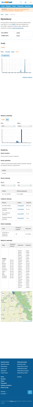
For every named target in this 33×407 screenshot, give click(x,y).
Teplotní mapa (4, 372)
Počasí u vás (4, 368)
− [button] (2, 296)
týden (12, 51)
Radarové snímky (5, 364)
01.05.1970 (21, 218)
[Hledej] (21, 2)
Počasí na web (4, 387)
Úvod (3, 6)
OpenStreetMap (29, 321)
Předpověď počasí (22, 362)
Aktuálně (8, 6)
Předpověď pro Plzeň (22, 372)
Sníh (7, 119)
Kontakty (19, 376)
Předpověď (20, 6)
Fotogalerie (4, 383)
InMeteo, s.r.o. (13, 401)
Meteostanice (4, 366)
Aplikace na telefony (6, 385)
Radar (14, 6)
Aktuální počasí (5, 362)
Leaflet (24, 321)
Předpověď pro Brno (22, 368)
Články (2, 381)
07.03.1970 (21, 209)
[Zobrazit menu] (30, 2)
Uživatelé (3, 378)
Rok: (2, 123)
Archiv (6, 14)
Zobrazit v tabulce (27, 77)
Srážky (3, 47)
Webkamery (4, 370)
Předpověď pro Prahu (22, 366)
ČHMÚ (13, 24)
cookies (2, 403)
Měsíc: (19, 123)
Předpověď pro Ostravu (23, 370)
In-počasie (3, 393)
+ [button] (2, 293)
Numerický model (21, 364)
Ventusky (3, 391)
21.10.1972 (21, 213)
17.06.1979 (21, 205)
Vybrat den (6, 55)
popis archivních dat (17, 28)
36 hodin (7, 51)
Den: (18, 182)
